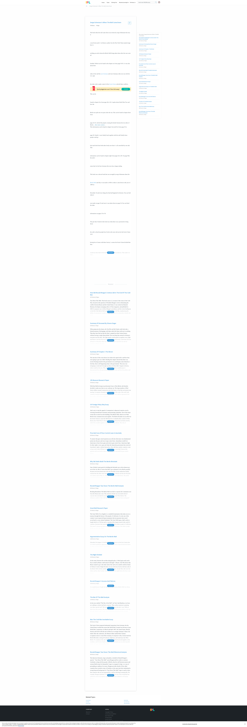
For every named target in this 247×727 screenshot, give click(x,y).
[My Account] (159, 2)
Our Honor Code (109, 715)
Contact (88, 714)
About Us (88, 712)
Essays (103, 2)
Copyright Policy (109, 712)
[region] (123, 724)
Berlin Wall (93, 182)
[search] (156, 2)
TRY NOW (126, 89)
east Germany (104, 74)
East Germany (126, 701)
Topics (108, 2)
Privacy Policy (108, 717)
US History (132, 2)
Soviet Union (112, 84)
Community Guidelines (110, 714)
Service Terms (108, 719)
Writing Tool (114, 2)
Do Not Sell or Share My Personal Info (189, 724)
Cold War (87, 701)
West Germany (127, 703)
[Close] (245, 724)
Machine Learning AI (123, 2)
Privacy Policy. (21, 725)
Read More (110, 312)
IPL (86, 6)
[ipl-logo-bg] (88, 2)
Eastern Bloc (88, 703)
